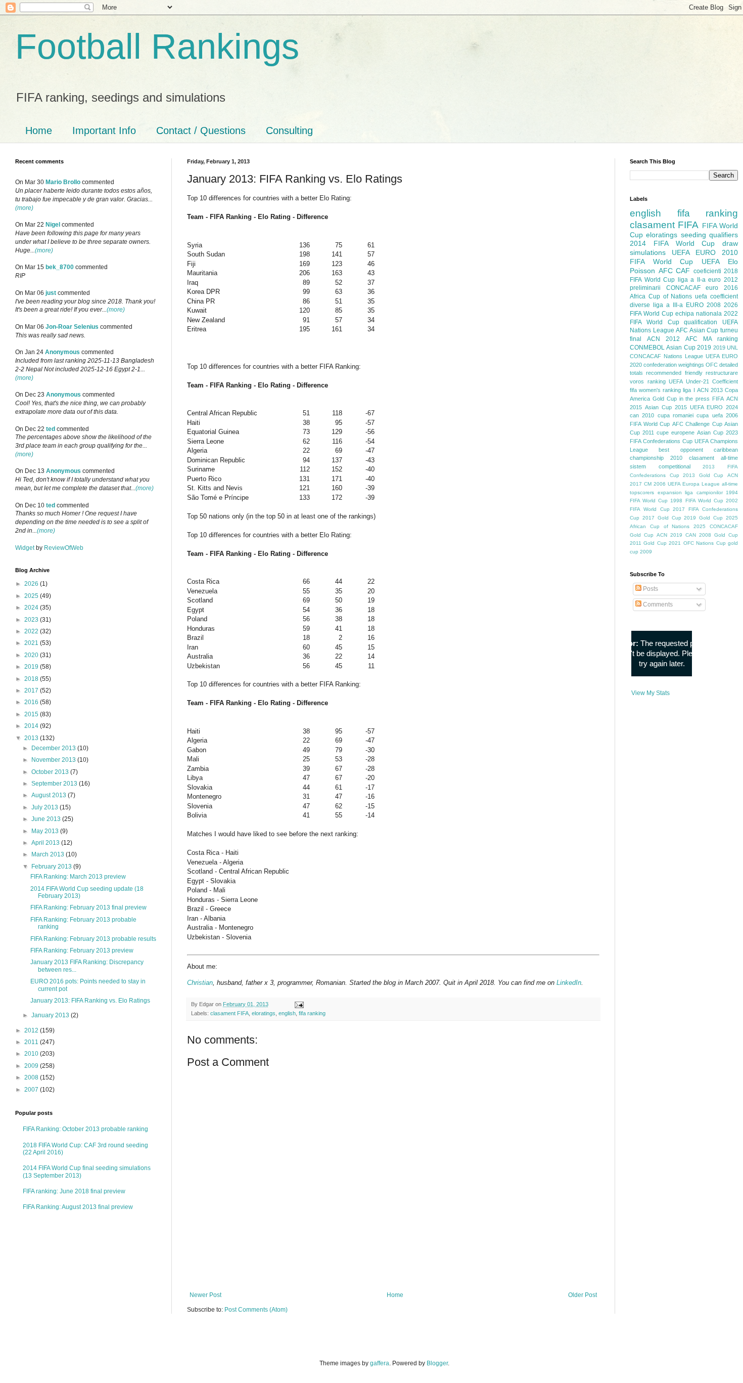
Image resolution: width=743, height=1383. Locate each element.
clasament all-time (713, 458)
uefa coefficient (716, 296)
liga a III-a (668, 305)
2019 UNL (725, 347)
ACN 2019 (669, 535)
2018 (32, 678)
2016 (32, 702)
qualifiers (723, 235)
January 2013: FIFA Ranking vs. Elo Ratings (90, 1000)
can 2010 (642, 415)
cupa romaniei (675, 415)
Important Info (104, 130)
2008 (32, 1077)
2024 (32, 607)
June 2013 (46, 819)
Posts (649, 588)
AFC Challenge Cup (697, 424)
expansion (670, 492)
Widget (25, 547)
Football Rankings (157, 46)
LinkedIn (568, 982)
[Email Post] (298, 1004)
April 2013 (46, 842)
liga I (688, 390)
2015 (32, 714)
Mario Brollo (62, 182)
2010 (32, 1053)
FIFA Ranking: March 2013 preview (78, 876)
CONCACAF (683, 287)
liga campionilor (704, 492)
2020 (32, 655)
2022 (32, 631)
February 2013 (52, 866)
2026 (32, 583)
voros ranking (648, 381)
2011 (32, 1042)
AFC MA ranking (711, 338)
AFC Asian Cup (697, 330)
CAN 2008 (698, 535)
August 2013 (49, 795)
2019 (32, 666)
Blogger (437, 1363)
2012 (32, 1030)
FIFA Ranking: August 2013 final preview (78, 1207)
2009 (32, 1065)
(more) (24, 207)
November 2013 (54, 759)
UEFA (711, 261)
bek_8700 (59, 267)
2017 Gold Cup (661, 518)
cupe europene (675, 432)
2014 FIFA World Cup (672, 243)
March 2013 (48, 854)
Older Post (582, 1295)
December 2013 (54, 748)
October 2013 (50, 771)
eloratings (263, 1013)
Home (38, 130)
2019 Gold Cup (703, 518)
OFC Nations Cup (704, 543)
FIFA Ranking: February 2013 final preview (88, 907)
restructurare (722, 373)
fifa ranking (312, 1013)
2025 (32, 595)
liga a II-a (692, 279)
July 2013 (45, 807)
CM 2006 (655, 484)
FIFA (718, 399)
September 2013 (55, 783)
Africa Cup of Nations (661, 296)
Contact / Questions (201, 130)
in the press (694, 399)
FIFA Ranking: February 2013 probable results (93, 938)
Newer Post (205, 1295)
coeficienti (707, 271)
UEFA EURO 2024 (714, 407)
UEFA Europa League (694, 484)
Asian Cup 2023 (717, 432)
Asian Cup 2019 (688, 347)
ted (50, 429)
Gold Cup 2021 (662, 543)
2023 (32, 619)
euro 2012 (723, 279)
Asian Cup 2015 (666, 407)
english (287, 1013)
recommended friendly (674, 373)
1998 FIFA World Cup (696, 500)
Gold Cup (665, 399)
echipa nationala (698, 313)
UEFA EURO (694, 252)
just (50, 292)
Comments (657, 604)
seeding (693, 235)
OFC (712, 365)
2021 (32, 642)
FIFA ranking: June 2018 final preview (74, 1191)
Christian (200, 982)
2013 (32, 738)
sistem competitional (660, 466)
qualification (700, 322)
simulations (648, 252)
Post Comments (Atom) (256, 1309)
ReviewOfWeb (63, 547)
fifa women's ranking (655, 390)
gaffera (379, 1363)
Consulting (289, 130)
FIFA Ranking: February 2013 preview (81, 950)
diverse (640, 305)
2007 (32, 1089)
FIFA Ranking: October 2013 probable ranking (85, 1129)
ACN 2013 (710, 390)
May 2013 (45, 831)
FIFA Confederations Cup (661, 441)
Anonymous (62, 352)
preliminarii (645, 287)
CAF (683, 271)
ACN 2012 (663, 338)
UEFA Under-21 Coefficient (703, 381)
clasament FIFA (229, 1013)
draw (730, 243)
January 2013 (51, 1015)
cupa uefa (709, 415)
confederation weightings (673, 365)
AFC (666, 271)
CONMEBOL (647, 347)
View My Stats (650, 693)
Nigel (52, 224)
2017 (32, 690)
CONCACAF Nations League (666, 356)
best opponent (681, 450)
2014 (32, 725)
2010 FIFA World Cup (684, 257)
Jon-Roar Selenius (72, 326)
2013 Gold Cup (703, 475)
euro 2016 (722, 287)
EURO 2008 (703, 305)
